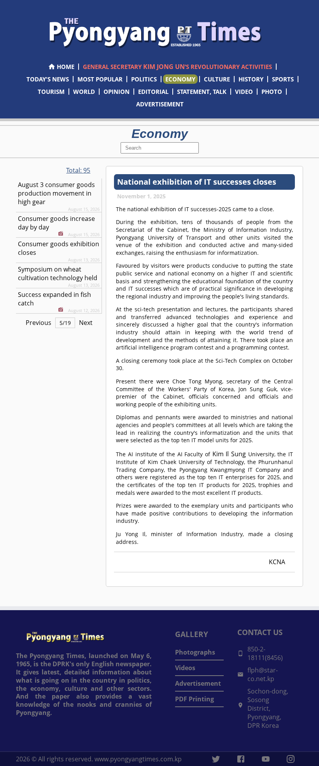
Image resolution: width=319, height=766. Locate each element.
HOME (65, 67)
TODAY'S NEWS (47, 79)
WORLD (84, 91)
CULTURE (217, 79)
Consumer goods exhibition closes (58, 248)
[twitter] (215, 759)
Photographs (195, 652)
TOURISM (51, 91)
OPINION (116, 91)
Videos (185, 668)
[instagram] (290, 759)
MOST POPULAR (100, 79)
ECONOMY (180, 79)
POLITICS (144, 79)
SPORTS (283, 79)
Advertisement (198, 683)
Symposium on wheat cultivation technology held (57, 273)
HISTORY (250, 79)
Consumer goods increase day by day (56, 222)
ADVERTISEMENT (160, 104)
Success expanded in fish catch (54, 298)
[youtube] (265, 759)
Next (86, 322)
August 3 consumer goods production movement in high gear (56, 193)
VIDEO (244, 91)
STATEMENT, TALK (201, 91)
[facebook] (240, 759)
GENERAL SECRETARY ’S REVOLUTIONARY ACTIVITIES (177, 66)
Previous (38, 322)
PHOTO (271, 91)
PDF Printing (194, 699)
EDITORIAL (153, 91)
